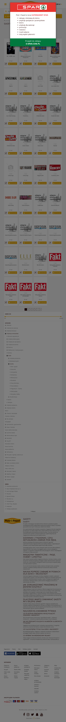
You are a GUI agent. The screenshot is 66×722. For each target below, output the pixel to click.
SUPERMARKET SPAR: (40, 15)
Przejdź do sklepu (33, 42)
